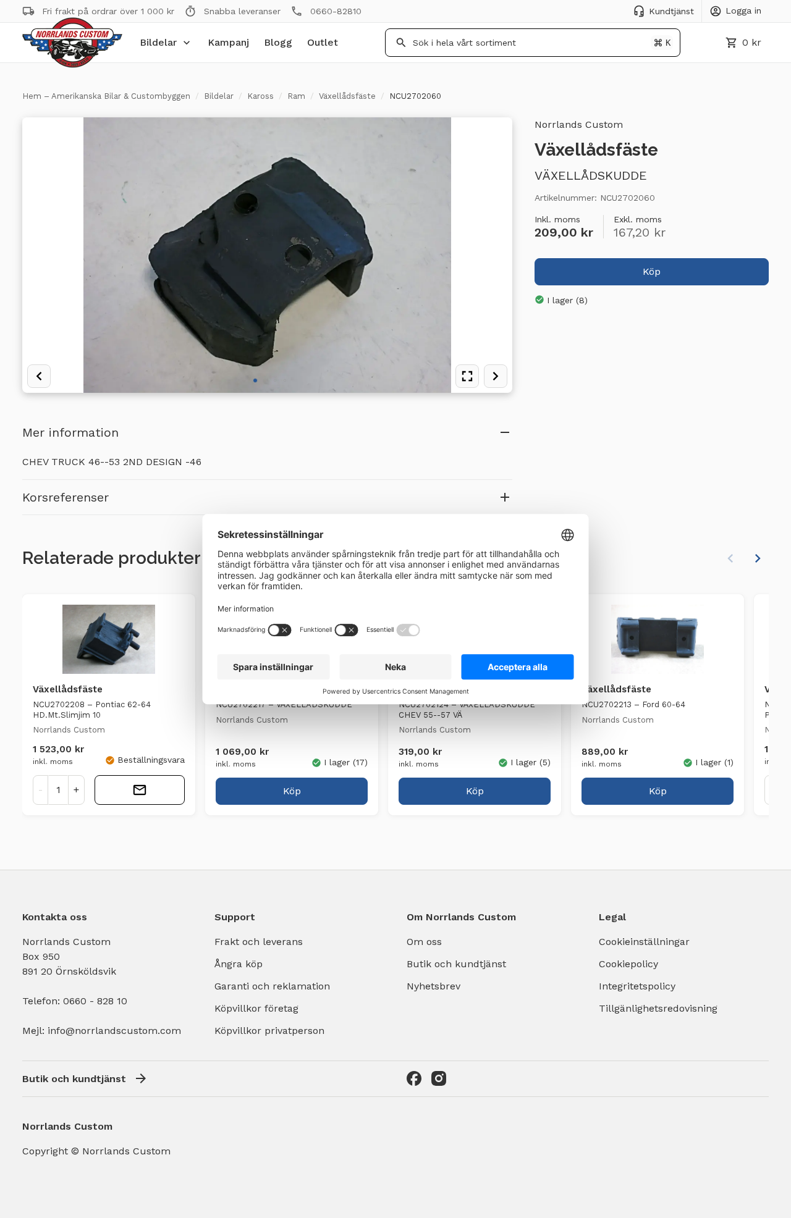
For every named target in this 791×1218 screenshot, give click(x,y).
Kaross (260, 96)
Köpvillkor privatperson (269, 1030)
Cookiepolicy (628, 964)
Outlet (322, 42)
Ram (296, 96)
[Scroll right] (758, 558)
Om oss (424, 941)
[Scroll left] (730, 558)
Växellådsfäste (347, 96)
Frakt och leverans (258, 941)
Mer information (70, 432)
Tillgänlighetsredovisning (658, 1008)
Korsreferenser (65, 497)
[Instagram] (438, 1078)
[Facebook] (414, 1078)
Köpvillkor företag (256, 1008)
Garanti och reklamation (272, 986)
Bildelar (158, 42)
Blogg (278, 42)
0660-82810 (336, 11)
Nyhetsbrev (433, 986)
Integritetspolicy (637, 986)
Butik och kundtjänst (456, 964)
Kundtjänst (671, 11)
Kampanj (228, 42)
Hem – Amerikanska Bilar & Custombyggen (106, 96)
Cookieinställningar (644, 941)
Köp (652, 271)
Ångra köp (238, 964)
